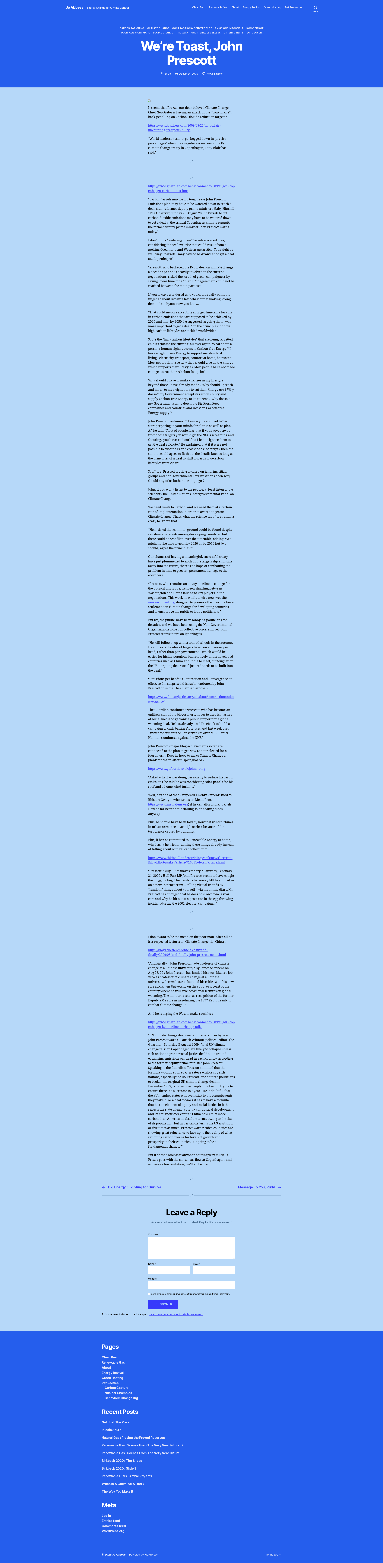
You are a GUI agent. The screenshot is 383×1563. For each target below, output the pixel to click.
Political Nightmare (135, 32)
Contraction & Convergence (192, 28)
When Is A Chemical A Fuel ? (123, 1484)
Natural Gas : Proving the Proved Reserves (133, 1438)
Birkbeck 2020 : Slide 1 (119, 1468)
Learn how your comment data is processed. (176, 1314)
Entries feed (111, 1521)
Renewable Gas (218, 7)
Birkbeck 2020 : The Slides (122, 1461)
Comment (154, 1234)
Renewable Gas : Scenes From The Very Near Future (140, 1453)
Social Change (163, 32)
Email (196, 1264)
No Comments (214, 73)
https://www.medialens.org (168, 805)
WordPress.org (113, 1531)
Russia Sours (111, 1430)
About (235, 7)
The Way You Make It (117, 1491)
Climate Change (158, 28)
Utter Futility (234, 32)
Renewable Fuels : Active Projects (127, 1476)
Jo (169, 73)
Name (152, 1264)
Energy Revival (251, 7)
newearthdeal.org (161, 602)
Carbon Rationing (132, 28)
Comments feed (114, 1526)
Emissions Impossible (229, 28)
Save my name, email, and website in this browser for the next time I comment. (190, 1294)
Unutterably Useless (206, 32)
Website (152, 1278)
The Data (182, 32)
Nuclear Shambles (118, 1393)
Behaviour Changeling (121, 1398)
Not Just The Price (116, 1422)
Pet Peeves (292, 7)
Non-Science (254, 28)
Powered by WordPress (143, 1554)
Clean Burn (198, 7)
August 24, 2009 (188, 73)
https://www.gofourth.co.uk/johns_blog (176, 769)
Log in (106, 1516)
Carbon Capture (117, 1388)
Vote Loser (254, 32)
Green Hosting (272, 7)
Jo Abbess (74, 7)
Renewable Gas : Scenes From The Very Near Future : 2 (143, 1445)
